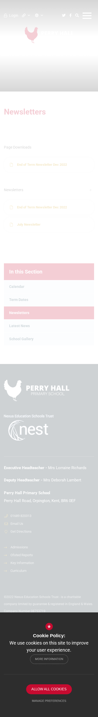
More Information (49, 659)
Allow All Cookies (49, 689)
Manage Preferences (49, 700)
